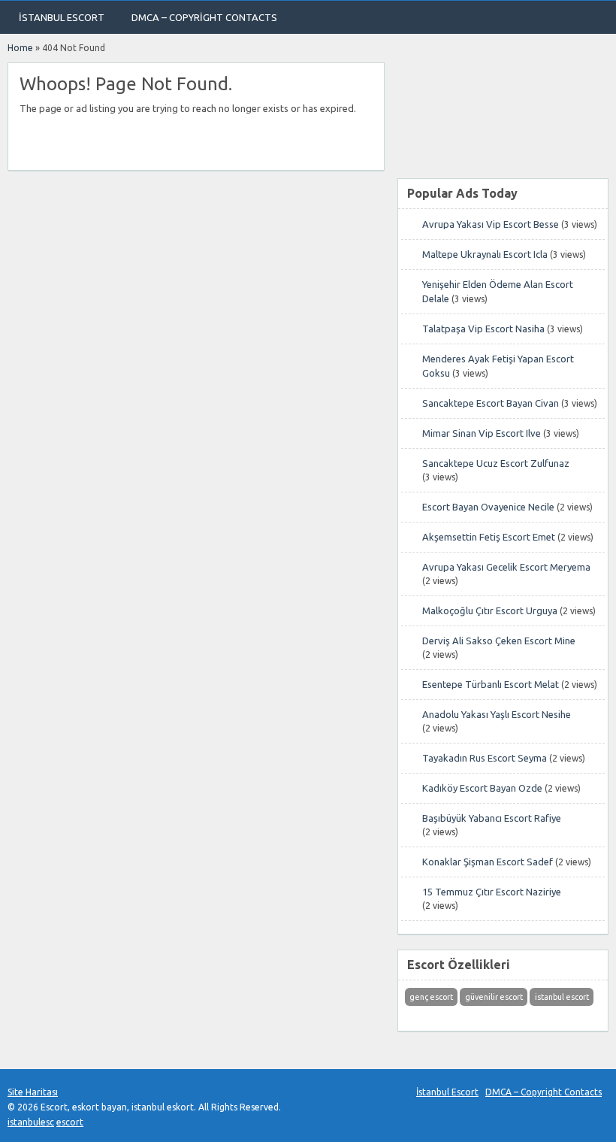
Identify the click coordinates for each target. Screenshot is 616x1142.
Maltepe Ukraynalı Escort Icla (485, 254)
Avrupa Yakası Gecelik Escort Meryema (506, 567)
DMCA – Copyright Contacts (204, 17)
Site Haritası (33, 1092)
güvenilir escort (494, 996)
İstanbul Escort (61, 17)
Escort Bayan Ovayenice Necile (488, 506)
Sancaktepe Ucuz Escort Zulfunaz (495, 463)
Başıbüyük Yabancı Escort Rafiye (491, 818)
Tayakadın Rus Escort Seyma (484, 758)
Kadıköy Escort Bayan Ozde (482, 788)
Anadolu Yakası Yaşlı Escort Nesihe (496, 714)
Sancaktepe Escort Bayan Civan (490, 403)
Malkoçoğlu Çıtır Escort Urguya (489, 610)
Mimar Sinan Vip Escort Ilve (481, 433)
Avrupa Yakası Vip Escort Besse (490, 224)
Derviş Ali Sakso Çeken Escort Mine (498, 640)
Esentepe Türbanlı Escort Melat (490, 684)
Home (20, 48)
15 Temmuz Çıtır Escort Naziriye (491, 891)
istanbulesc (31, 1122)
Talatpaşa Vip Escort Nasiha (483, 328)
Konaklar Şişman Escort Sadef (487, 861)
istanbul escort (562, 996)
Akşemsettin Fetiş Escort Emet (488, 537)
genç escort (431, 996)
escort (69, 1122)
